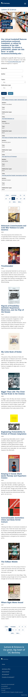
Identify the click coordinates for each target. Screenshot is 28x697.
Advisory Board (5, 671)
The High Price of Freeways (9, 156)
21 (10, 202)
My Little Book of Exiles (11, 352)
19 (21, 199)
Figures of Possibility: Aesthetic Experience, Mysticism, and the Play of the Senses (12, 309)
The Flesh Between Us (8, 118)
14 (24, 195)
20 (25, 199)
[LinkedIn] (5, 662)
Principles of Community (8, 677)
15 (6, 199)
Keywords (4, 68)
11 (23, 630)
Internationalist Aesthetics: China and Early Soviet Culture (12, 519)
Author (3, 74)
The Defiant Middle (9, 561)
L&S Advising (5, 674)
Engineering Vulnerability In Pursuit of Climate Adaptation (13, 433)
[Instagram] (8, 662)
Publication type (6, 85)
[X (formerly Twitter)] (2, 662)
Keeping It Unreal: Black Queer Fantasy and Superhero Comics (13, 476)
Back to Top (24, 695)
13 (21, 195)
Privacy (3, 690)
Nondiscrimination (5, 688)
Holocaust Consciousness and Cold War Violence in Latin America (13, 227)
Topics (3, 79)
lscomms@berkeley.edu (11, 53)
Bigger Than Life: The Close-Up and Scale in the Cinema (13, 392)
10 (20, 630)
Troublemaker (7, 266)
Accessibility (4, 686)
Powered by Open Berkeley (7, 684)
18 (17, 199)
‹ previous (14, 195)
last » (20, 202)
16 (10, 199)
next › (15, 202)
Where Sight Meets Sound (12, 602)
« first (8, 195)
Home (3, 664)
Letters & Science (8, 9)
